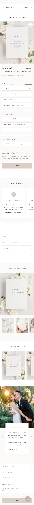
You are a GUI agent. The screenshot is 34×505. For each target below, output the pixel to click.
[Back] (2, 436)
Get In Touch (8, 484)
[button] (17, 231)
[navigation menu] (3, 8)
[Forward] (31, 436)
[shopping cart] (31, 8)
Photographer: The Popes (31, 420)
